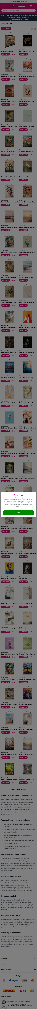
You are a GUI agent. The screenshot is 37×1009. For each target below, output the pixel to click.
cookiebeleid (29, 503)
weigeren (18, 506)
